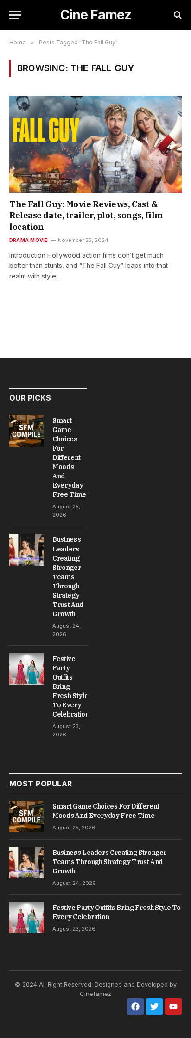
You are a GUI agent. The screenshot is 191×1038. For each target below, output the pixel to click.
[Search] (177, 15)
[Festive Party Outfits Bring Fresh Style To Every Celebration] (26, 669)
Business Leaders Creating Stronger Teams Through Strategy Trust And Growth (67, 576)
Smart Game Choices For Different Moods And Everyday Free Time (69, 457)
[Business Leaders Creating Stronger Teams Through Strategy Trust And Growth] (26, 549)
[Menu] (15, 15)
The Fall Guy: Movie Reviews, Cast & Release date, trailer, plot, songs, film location (86, 215)
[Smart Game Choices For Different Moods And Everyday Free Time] (26, 430)
